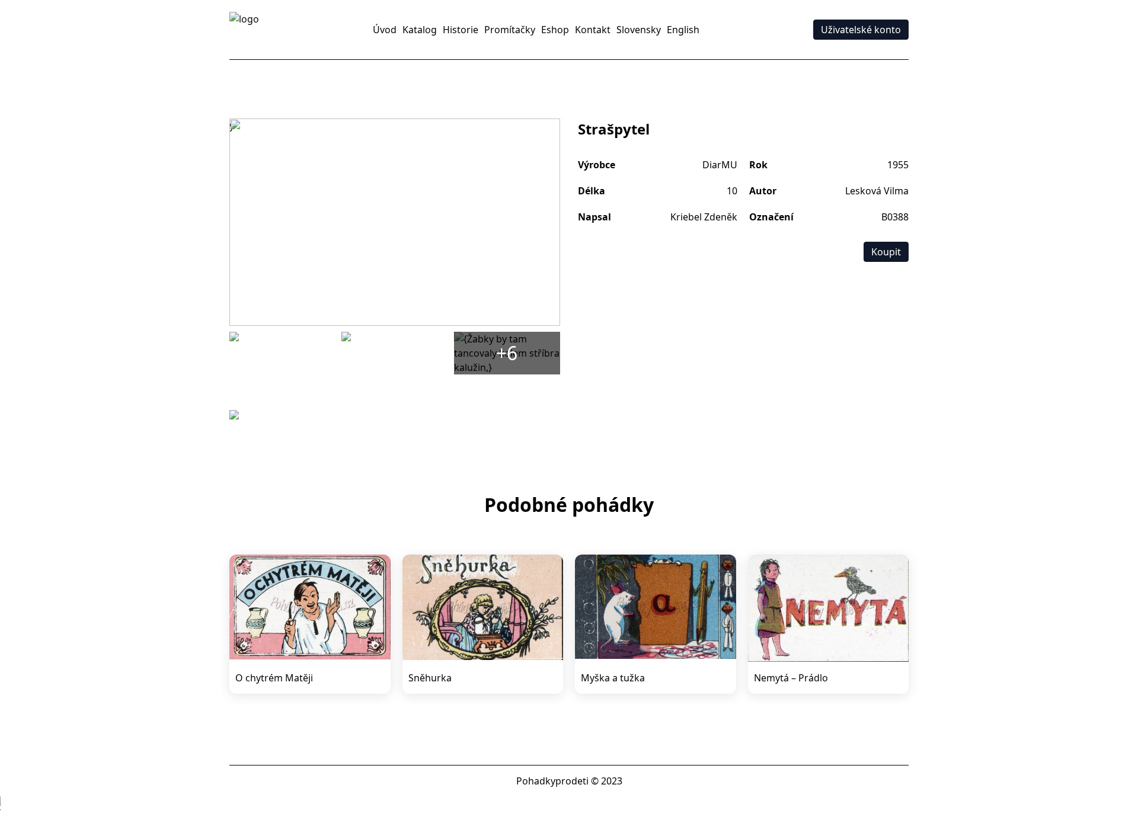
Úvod (385, 29)
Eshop (555, 29)
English (683, 29)
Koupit (886, 251)
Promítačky (509, 29)
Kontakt (592, 29)
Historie (460, 29)
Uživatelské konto (861, 29)
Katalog (419, 29)
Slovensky (638, 29)
